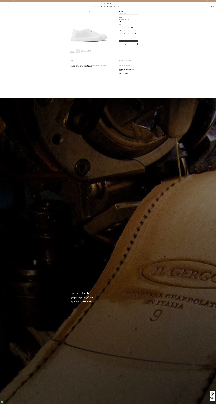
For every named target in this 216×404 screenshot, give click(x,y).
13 (124, 37)
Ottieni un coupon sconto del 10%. (108, 0)
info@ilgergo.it (14, 0)
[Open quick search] (208, 6)
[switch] (212, 399)
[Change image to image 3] (83, 51)
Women (98, 6)
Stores (119, 6)
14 (132, 37)
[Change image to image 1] (72, 51)
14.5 (136, 37)
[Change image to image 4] (89, 51)
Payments (126, 60)
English (207, 0)
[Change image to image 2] (77, 51)
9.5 (135, 30)
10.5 (124, 33)
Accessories (103, 6)
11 (128, 33)
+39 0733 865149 (8, 0)
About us (115, 6)
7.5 (121, 30)
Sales (107, 6)
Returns (130, 60)
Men (95, 6)
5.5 (124, 27)
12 (135, 33)
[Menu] (214, 392)
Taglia (120, 24)
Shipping (121, 60)
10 (120, 33)
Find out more (121, 75)
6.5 (132, 27)
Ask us (122, 84)
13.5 (128, 37)
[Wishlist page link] (206, 6)
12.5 (121, 37)
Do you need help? (5, 6)
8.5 (128, 30)
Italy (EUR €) (211, 0)
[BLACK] (120, 21)
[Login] (211, 7)
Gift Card (111, 6)
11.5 (132, 33)
